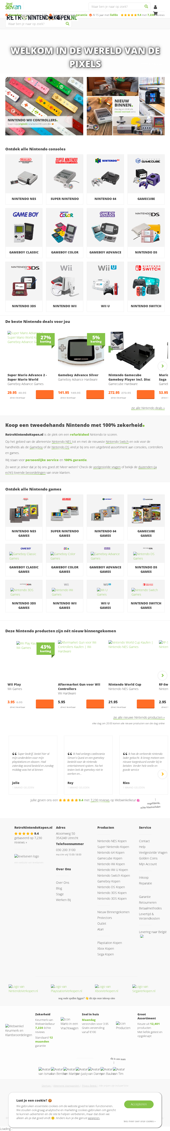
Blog (59, 888)
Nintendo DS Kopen (111, 887)
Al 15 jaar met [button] (105, 15)
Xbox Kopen (105, 948)
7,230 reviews (100, 800)
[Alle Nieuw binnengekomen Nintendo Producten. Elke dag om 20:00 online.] (125, 106)
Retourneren (147, 902)
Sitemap (46, 1085)
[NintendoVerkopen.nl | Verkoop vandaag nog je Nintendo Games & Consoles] (27, 988)
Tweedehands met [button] (70, 15)
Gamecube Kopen (109, 858)
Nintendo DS (60, 447)
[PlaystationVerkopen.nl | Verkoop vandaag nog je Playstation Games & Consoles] (70, 988)
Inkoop (144, 877)
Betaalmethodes (150, 908)
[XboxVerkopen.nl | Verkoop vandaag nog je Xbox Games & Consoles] (111, 988)
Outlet (101, 923)
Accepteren (139, 1104)
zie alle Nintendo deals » (148, 408)
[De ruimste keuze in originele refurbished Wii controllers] (44, 106)
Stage (60, 894)
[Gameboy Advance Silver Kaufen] (81, 351)
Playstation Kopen (109, 943)
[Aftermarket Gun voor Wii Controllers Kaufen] (81, 660)
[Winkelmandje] (155, 14)
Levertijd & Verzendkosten (149, 916)
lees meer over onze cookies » (140, 1121)
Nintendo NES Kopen (112, 841)
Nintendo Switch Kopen (113, 875)
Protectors (104, 918)
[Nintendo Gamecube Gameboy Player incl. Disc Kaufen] (131, 351)
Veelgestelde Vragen (153, 852)
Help (142, 847)
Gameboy (36, 447)
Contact (144, 841)
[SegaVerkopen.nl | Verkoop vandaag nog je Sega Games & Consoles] (148, 988)
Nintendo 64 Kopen (110, 852)
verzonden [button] (28, 15)
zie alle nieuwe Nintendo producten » (139, 717)
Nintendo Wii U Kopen (112, 870)
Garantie (145, 897)
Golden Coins (148, 858)
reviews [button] (151, 15)
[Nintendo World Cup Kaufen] (131, 660)
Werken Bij (63, 900)
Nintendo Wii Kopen (111, 864)
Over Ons (62, 882)
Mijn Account (148, 864)
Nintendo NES (62, 441)
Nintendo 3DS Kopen (112, 893)
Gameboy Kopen (108, 881)
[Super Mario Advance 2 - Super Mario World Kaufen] (31, 351)
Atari (100, 929)
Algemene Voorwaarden (66, 1085)
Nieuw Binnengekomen (113, 912)
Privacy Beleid (89, 1085)
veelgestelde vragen (107, 467)
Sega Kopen (105, 954)
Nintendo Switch (117, 441)
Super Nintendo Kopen (113, 847)
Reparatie (145, 883)
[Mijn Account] (155, 7)
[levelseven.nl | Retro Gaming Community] (26, 856)
